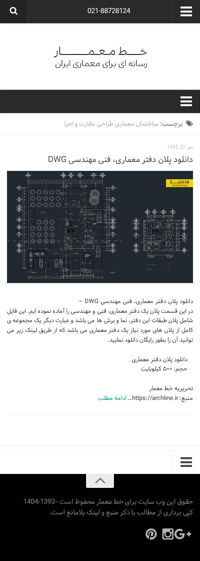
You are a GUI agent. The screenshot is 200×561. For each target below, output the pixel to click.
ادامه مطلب (112, 398)
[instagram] (167, 534)
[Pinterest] (151, 534)
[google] (184, 534)
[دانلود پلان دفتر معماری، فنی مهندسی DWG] (100, 227)
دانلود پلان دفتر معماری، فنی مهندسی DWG (120, 160)
